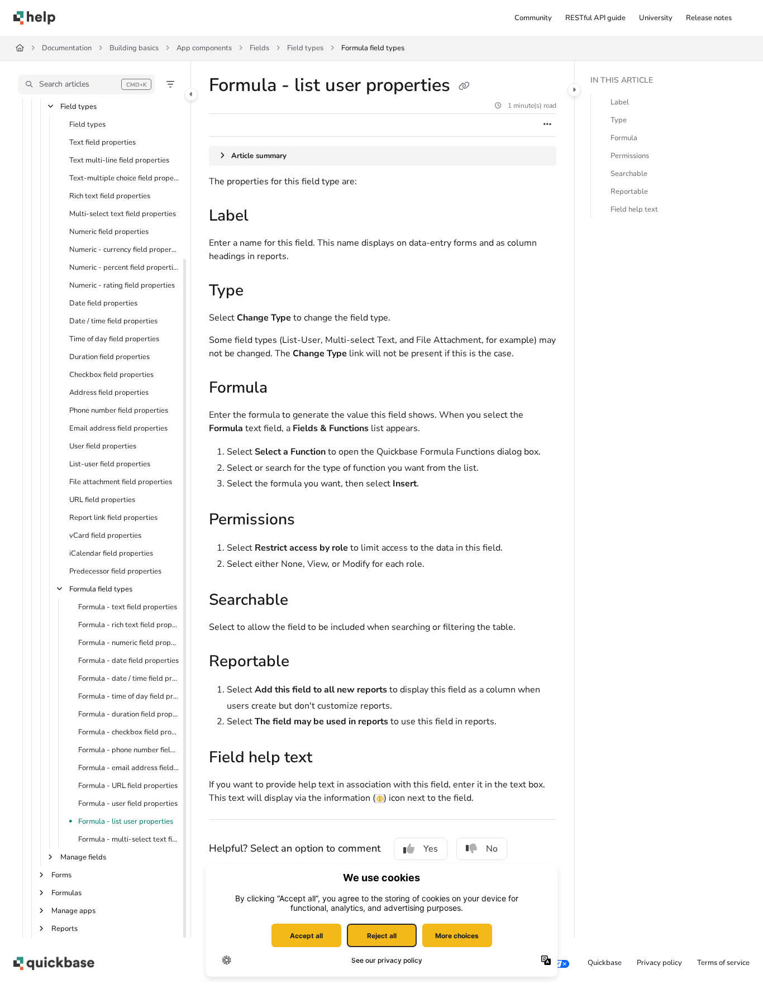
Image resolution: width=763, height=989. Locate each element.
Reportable (629, 192)
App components (204, 48)
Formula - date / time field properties (128, 678)
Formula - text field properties (127, 607)
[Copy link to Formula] (285, 389)
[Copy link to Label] (266, 217)
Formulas (66, 893)
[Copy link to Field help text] (330, 758)
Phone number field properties (118, 410)
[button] (86, 84)
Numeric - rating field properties (122, 285)
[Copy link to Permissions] (313, 520)
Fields (259, 48)
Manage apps (73, 911)
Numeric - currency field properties (124, 250)
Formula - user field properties (128, 804)
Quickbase (605, 963)
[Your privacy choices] (561, 963)
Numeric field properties (109, 232)
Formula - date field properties (128, 661)
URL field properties (102, 500)
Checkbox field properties (111, 375)
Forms (61, 875)
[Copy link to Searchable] (306, 601)
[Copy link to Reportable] (307, 662)
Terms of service (723, 963)
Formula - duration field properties (128, 714)
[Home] (34, 18)
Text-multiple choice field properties (124, 178)
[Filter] (170, 84)
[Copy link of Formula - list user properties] (464, 86)
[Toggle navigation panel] (191, 94)
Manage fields (83, 857)
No (492, 849)
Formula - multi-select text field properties (128, 839)
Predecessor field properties (115, 571)
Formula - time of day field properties (128, 696)
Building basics (134, 48)
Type (619, 120)
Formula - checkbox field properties (128, 732)
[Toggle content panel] (574, 90)
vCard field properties (105, 536)
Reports (64, 929)
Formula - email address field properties (128, 768)
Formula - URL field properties (128, 786)
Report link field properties (113, 518)
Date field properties (103, 303)
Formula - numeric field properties (128, 643)
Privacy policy (659, 963)
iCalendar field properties (111, 553)
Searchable (629, 174)
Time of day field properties (114, 339)
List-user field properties (109, 464)
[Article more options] (547, 125)
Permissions (630, 156)
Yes (430, 849)
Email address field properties (118, 428)
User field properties (102, 446)
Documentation (67, 48)
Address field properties (109, 393)
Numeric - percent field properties (124, 267)
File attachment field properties (120, 482)
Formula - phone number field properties (128, 750)
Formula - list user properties (125, 821)
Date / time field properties (113, 321)
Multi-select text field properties (122, 214)
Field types (305, 48)
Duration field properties (109, 357)
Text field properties (102, 142)
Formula (624, 138)
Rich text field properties (109, 196)
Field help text (634, 209)
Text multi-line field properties (119, 160)
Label (620, 102)
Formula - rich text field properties (128, 625)
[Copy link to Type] (261, 291)
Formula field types (372, 48)
